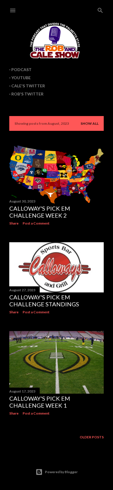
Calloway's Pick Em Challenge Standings (44, 301)
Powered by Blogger (61, 472)
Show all (90, 123)
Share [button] (14, 223)
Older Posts (92, 437)
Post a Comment (36, 223)
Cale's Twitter (28, 85)
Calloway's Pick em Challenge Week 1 (39, 402)
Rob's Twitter (27, 93)
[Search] (100, 9)
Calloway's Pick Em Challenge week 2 (39, 212)
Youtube (21, 77)
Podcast (21, 69)
